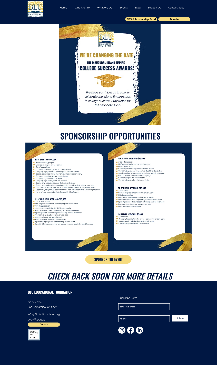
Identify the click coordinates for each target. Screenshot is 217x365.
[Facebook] (130, 330)
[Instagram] (121, 330)
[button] (82, 6)
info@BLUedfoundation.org (44, 314)
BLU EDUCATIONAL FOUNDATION (50, 292)
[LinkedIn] (139, 330)
